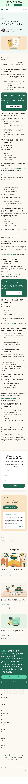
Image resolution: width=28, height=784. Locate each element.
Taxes (2, 699)
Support (3, 707)
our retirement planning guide (13, 323)
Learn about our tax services (9, 398)
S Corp (3, 704)
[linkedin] (12, 540)
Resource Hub (5, 722)
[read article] (10, 576)
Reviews (3, 745)
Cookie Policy (11, 759)
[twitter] (3, 540)
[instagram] (14, 755)
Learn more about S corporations (10, 274)
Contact (5, 757)
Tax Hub (24, 428)
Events (3, 734)
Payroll (3, 702)
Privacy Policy (21, 757)
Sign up (14, 681)
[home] (4, 10)
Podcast (3, 729)
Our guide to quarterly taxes (8, 254)
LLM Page (18, 759)
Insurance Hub (5, 727)
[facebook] (7, 540)
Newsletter (4, 731)
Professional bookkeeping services (10, 236)
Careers (3, 743)
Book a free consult (10, 507)
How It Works (4, 713)
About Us (3, 740)
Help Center (4, 747)
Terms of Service (13, 757)
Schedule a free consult (14, 106)
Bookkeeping (4, 697)
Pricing (3, 715)
